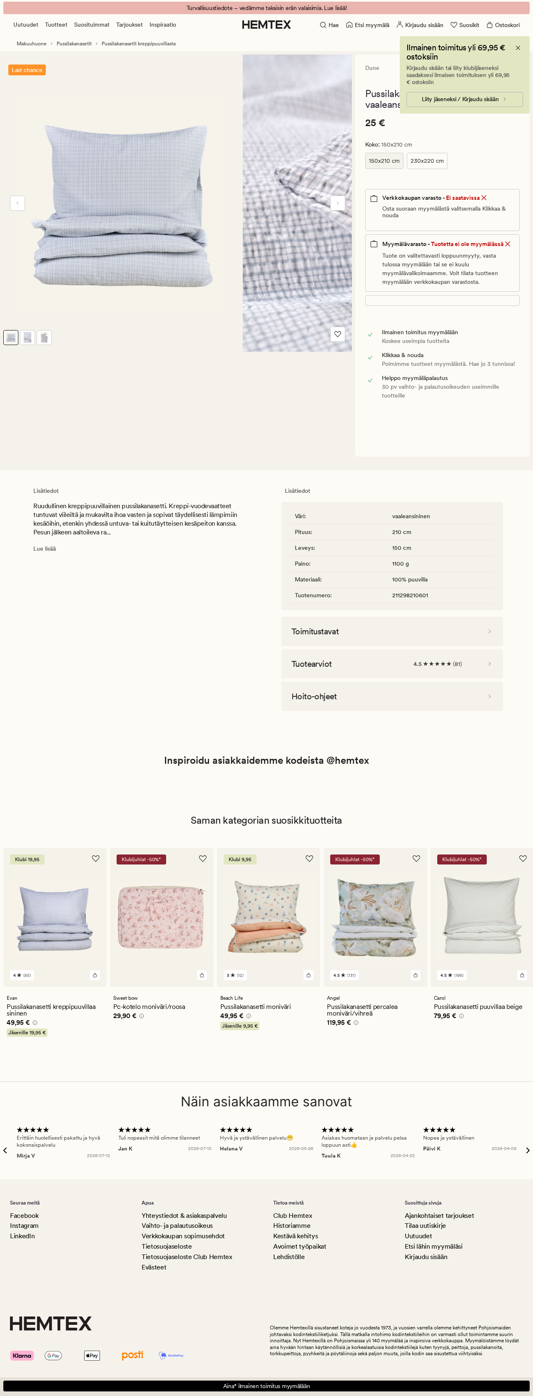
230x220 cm (427, 160)
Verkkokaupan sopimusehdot (183, 1236)
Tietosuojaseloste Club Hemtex (187, 1257)
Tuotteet (56, 24)
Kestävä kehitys (295, 1236)
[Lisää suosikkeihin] (337, 334)
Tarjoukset (129, 24)
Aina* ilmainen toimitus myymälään (266, 1386)
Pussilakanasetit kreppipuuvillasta (139, 44)
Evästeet (154, 1267)
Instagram (24, 1226)
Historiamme (291, 1226)
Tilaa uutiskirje (425, 1226)
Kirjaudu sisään (426, 1257)
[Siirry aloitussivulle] (266, 24)
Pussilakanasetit (74, 44)
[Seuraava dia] (337, 203)
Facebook (24, 1216)
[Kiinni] (518, 48)
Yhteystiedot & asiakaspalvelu (184, 1216)
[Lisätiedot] (33, 1024)
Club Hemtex (292, 1216)
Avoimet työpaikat (299, 1246)
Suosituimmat (92, 24)
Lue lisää (44, 548)
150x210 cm (384, 160)
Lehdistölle (288, 1257)
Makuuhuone (32, 44)
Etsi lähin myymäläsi (434, 1246)
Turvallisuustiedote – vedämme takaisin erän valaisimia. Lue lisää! (267, 8)
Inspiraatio (162, 24)
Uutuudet (25, 24)
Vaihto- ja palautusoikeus (177, 1226)
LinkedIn (22, 1236)
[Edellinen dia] (17, 203)
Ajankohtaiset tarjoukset (439, 1216)
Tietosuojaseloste (167, 1246)
